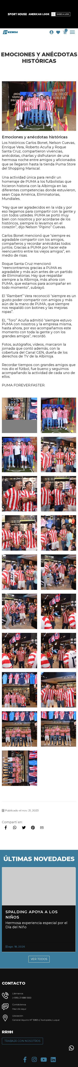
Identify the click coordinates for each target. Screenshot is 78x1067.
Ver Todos (39, 959)
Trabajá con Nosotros (22, 1041)
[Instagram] (34, 1059)
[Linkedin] (53, 1059)
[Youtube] (44, 1059)
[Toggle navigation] (73, 32)
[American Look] (39, 14)
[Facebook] (25, 1059)
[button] (71, 1048)
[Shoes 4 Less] (60, 14)
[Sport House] (17, 14)
